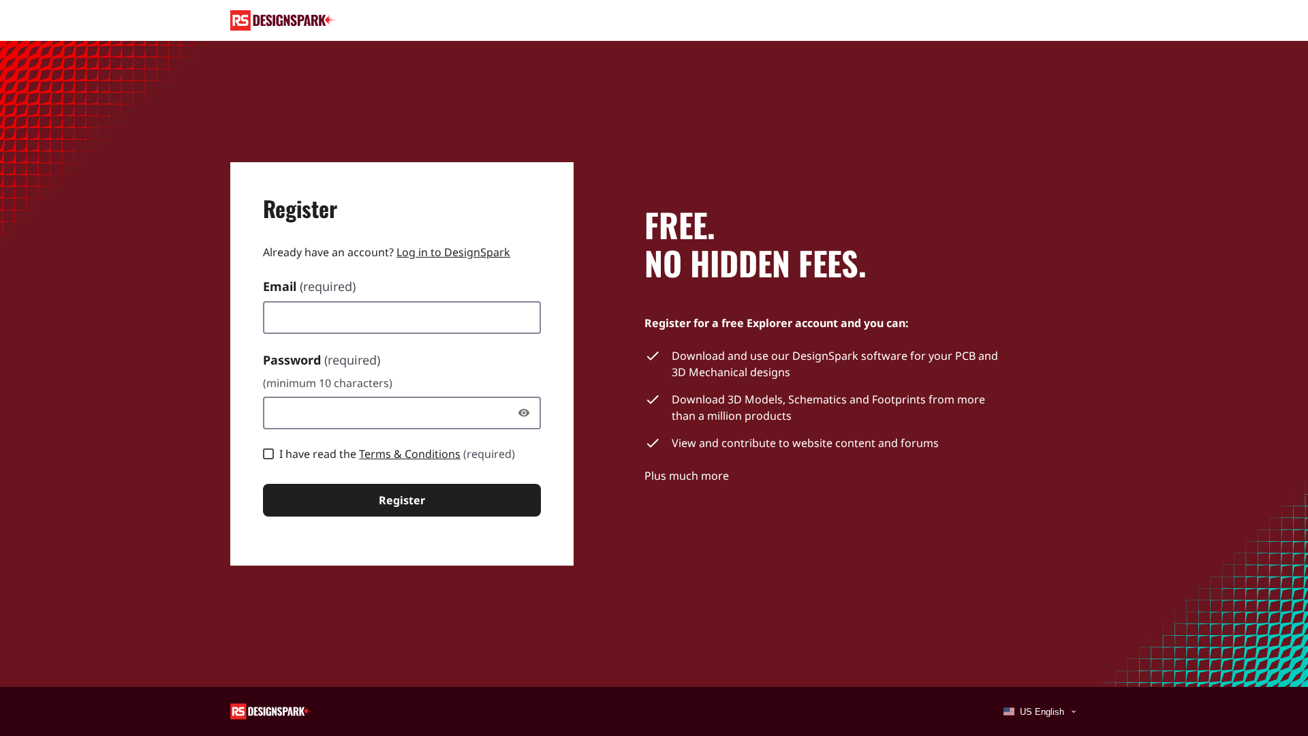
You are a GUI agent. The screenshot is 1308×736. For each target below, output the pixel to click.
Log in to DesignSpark (453, 252)
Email (309, 286)
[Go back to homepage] (283, 20)
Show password (527, 413)
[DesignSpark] (271, 710)
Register (402, 500)
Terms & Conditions (410, 453)
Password (321, 360)
